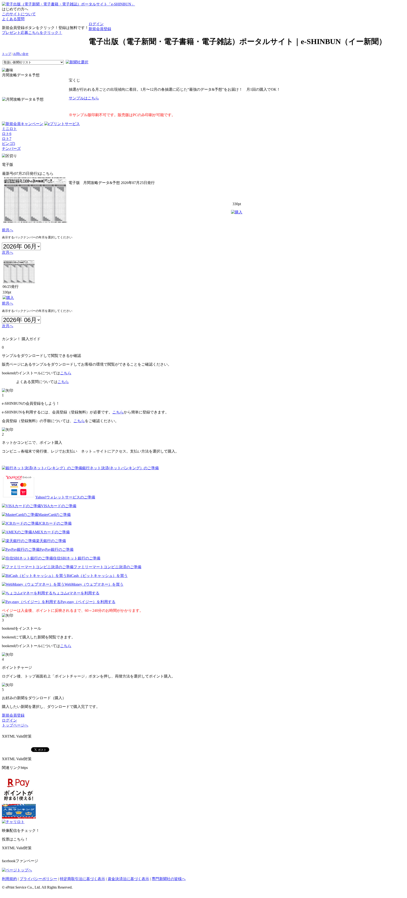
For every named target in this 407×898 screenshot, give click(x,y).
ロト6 (6, 134)
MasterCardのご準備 (54, 515)
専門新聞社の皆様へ (169, 879)
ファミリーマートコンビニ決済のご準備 (107, 567)
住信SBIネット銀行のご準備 (76, 558)
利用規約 (9, 879)
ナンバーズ (11, 149)
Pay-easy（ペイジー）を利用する (88, 602)
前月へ (7, 230)
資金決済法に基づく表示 (128, 879)
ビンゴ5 (8, 144)
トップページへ (15, 725)
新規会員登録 (100, 29)
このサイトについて (19, 14)
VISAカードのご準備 (58, 506)
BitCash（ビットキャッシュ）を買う (97, 576)
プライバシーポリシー (38, 879)
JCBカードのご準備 (55, 523)
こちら (65, 373)
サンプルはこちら (84, 98)
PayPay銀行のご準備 (56, 549)
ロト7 (6, 139)
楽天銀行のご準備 (51, 541)
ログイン (96, 24)
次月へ (7, 252)
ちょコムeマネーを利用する (76, 593)
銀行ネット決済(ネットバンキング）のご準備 (120, 468)
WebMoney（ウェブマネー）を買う (94, 584)
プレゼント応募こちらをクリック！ (32, 33)
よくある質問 (13, 19)
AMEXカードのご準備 (51, 532)
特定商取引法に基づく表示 (82, 879)
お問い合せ (20, 54)
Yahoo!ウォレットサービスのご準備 (65, 497)
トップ (6, 54)
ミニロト (9, 129)
